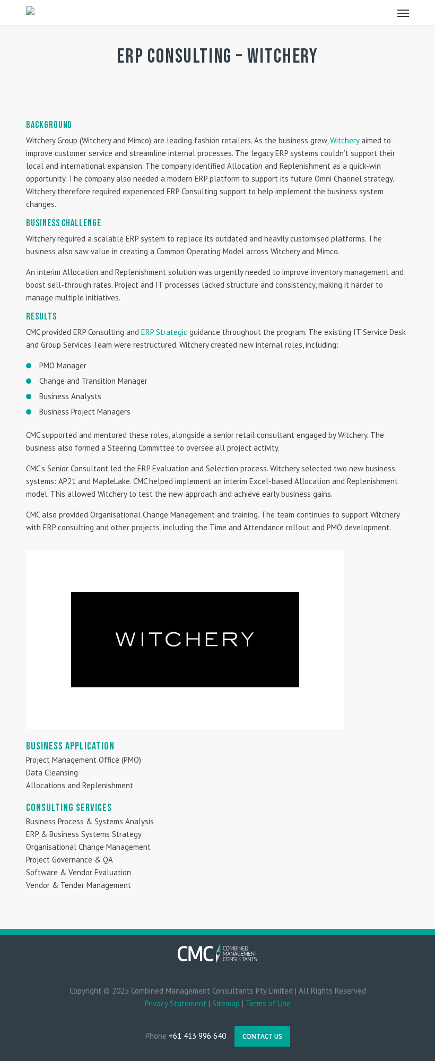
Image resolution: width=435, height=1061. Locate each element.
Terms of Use (268, 1003)
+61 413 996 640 (197, 1036)
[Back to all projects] (32, 59)
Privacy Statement (175, 1003)
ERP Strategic (164, 332)
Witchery (344, 140)
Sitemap (226, 1003)
